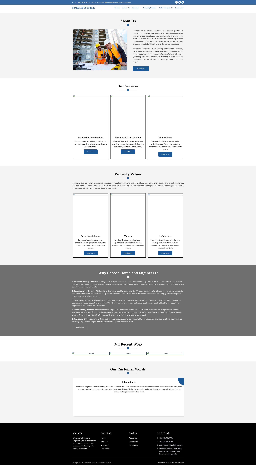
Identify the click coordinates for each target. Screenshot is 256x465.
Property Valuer (149, 8)
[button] (74, 353)
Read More (91, 152)
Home (117, 8)
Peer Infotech (179, 463)
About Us (126, 8)
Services (135, 8)
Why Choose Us (166, 8)
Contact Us (179, 8)
